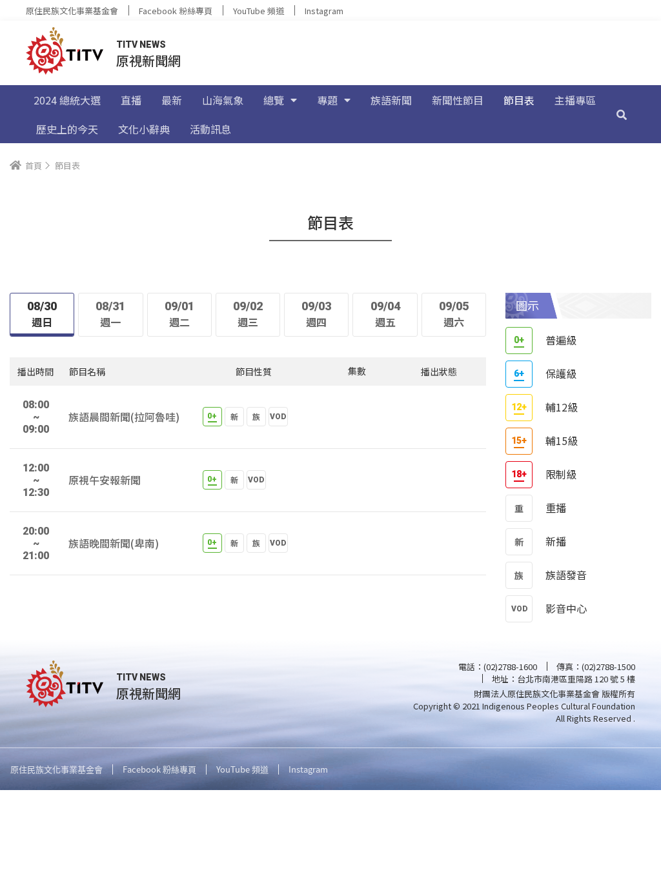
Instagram (324, 11)
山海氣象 (222, 100)
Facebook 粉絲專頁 (175, 11)
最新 (171, 100)
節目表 (518, 100)
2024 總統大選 (67, 100)
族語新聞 (391, 100)
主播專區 (575, 100)
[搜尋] (621, 114)
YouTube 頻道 (258, 11)
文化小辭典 (144, 129)
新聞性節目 (457, 100)
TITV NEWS (141, 44)
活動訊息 (210, 129)
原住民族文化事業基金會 (72, 11)
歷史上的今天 (67, 129)
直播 (131, 100)
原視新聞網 (148, 60)
